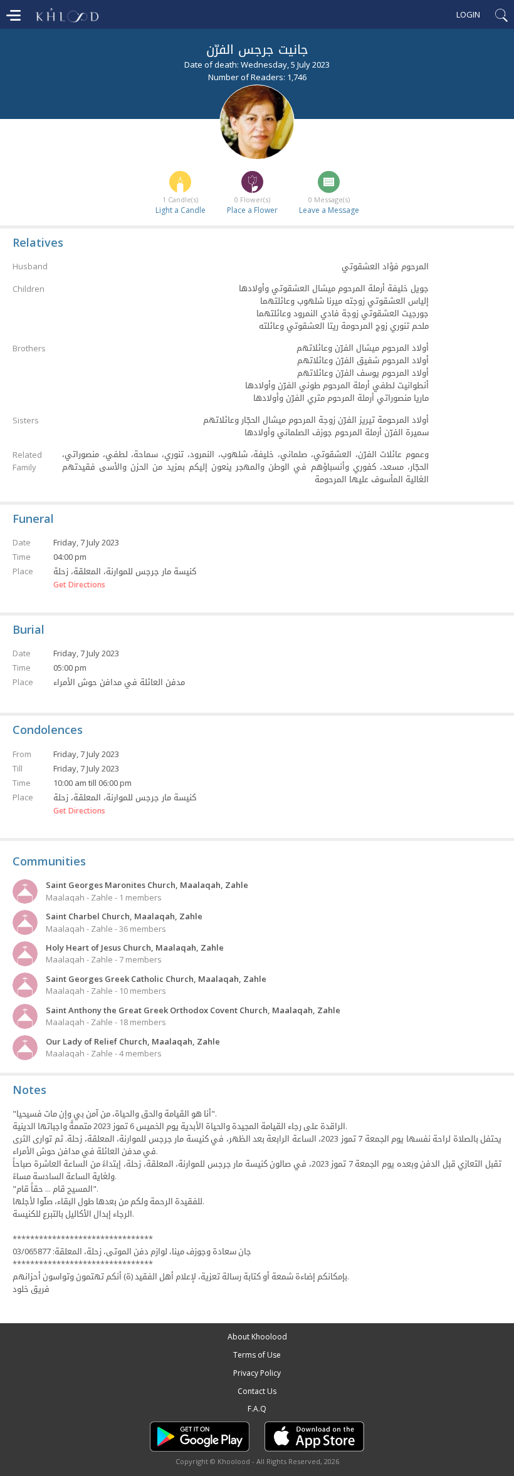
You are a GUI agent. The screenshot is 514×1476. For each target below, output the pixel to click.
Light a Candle (180, 210)
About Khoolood (257, 1336)
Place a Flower (252, 210)
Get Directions (79, 585)
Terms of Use (257, 1355)
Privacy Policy (257, 1373)
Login (468, 14)
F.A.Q (257, 1408)
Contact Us (257, 1391)
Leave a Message (329, 210)
